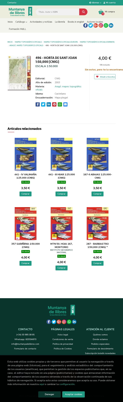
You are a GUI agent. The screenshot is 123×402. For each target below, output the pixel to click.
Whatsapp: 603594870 (25, 339)
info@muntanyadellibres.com (25, 344)
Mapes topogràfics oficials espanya (97, 41)
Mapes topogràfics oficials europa (61, 41)
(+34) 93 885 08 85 (25, 334)
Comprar (25, 193)
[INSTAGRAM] (101, 25)
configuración (67, 384)
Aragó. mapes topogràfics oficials (26, 45)
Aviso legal (62, 334)
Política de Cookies (63, 348)
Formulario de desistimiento (100, 348)
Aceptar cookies (73, 394)
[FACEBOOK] (85, 25)
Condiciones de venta (62, 339)
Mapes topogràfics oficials (28, 41)
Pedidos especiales (100, 344)
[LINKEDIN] (111, 25)
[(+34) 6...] (106, 25)
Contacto (12, 2)
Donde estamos (100, 339)
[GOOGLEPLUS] (95, 25)
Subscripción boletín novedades (100, 353)
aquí (41, 384)
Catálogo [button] (20, 21)
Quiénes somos (100, 334)
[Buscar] (83, 11)
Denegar (49, 394)
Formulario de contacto (25, 348)
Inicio (10, 41)
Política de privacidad (63, 344)
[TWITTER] (90, 25)
